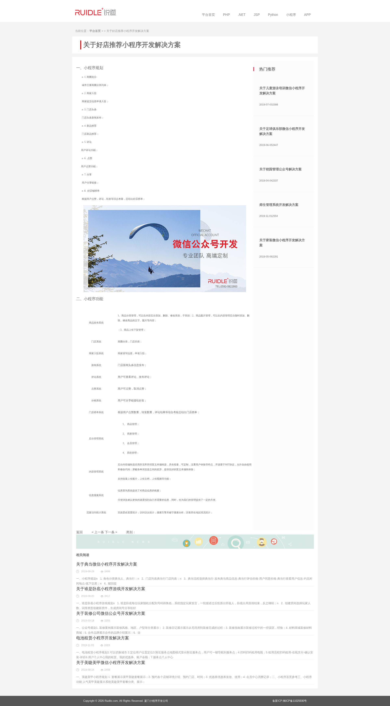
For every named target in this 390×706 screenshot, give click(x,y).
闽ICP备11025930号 (295, 700)
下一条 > (111, 532)
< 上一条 (98, 532)
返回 (79, 532)
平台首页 (95, 31)
